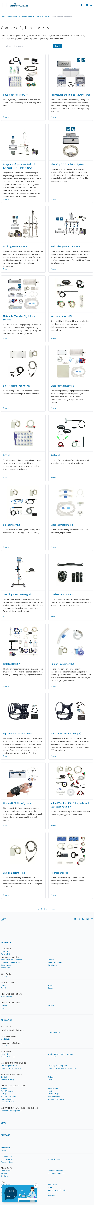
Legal (4, 1182)
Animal (3, 988)
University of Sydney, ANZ (57, 1065)
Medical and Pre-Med (8, 1102)
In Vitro (50, 985)
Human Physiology (7, 1099)
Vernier (50, 1080)
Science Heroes (7, 996)
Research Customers (11, 994)
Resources (6, 1168)
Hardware (6, 948)
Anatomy (4, 1088)
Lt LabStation (6, 1039)
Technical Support (54, 1159)
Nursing (50, 1091)
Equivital (4, 1005)
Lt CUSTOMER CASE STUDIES (13, 1063)
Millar (3, 1008)
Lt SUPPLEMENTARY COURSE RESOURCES (19, 1108)
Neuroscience (53, 1088)
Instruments (5, 968)
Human (3, 985)
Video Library (6, 1170)
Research (6, 942)
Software (6, 974)
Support (5, 1135)
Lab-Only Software (8, 1036)
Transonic (51, 1005)
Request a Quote (7, 1162)
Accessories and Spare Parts (11, 960)
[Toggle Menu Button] (4, 5)
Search (57, 46)
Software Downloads (55, 1170)
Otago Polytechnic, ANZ (9, 1065)
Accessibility (52, 1185)
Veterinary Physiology (56, 1099)
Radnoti (51, 960)
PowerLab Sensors (8, 1057)
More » (6, 117)
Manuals (4, 1173)
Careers (4, 1150)
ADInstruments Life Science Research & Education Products (28, 17)
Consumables (6, 965)
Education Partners (11, 1074)
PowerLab (4, 951)
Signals (50, 988)
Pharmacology (53, 1094)
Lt (1, 1033)
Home (3, 17)
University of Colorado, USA (11, 1068)
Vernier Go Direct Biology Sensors (60, 1054)
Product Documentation (56, 1173)
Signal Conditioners (55, 962)
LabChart (4, 976)
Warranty (51, 1195)
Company (5, 1147)
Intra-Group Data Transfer (57, 1190)
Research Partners (11, 1002)
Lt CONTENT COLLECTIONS (13, 1085)
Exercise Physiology (8, 1096)
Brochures (5, 1176)
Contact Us (6, 1156)
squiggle (3, 919)
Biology (3, 1094)
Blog (3, 1122)
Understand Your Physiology (11, 1110)
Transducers (52, 965)
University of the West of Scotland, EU (62, 1068)
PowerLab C (5, 954)
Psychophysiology (54, 1096)
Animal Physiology (7, 1091)
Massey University (7, 1080)
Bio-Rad (4, 1077)
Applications (7, 982)
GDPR (50, 1187)
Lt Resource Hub (54, 1033)
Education (6, 1020)
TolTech (50, 1077)
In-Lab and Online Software (12, 1030)
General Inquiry (6, 1159)
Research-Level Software (11, 1043)
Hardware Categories (10, 957)
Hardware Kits (53, 1057)
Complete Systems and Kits (11, 962)
